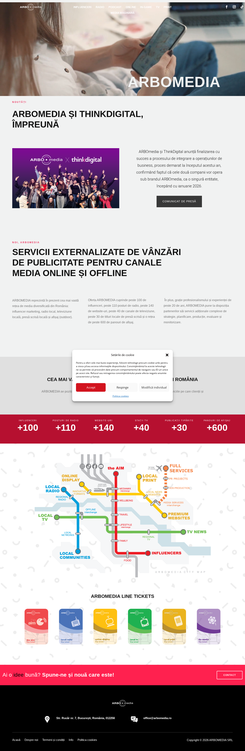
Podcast (115, 7)
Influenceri (82, 7)
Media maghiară (123, 12)
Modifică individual (154, 387)
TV (157, 7)
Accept (91, 387)
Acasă (16, 740)
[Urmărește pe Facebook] (227, 7)
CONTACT (229, 675)
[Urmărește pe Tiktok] (242, 7)
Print (168, 7)
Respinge (122, 387)
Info (71, 740)
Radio (100, 7)
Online (131, 7)
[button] (167, 355)
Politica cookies (121, 396)
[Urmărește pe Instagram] (234, 7)
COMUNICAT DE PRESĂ (179, 201)
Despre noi (31, 740)
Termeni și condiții (53, 740)
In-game (146, 7)
